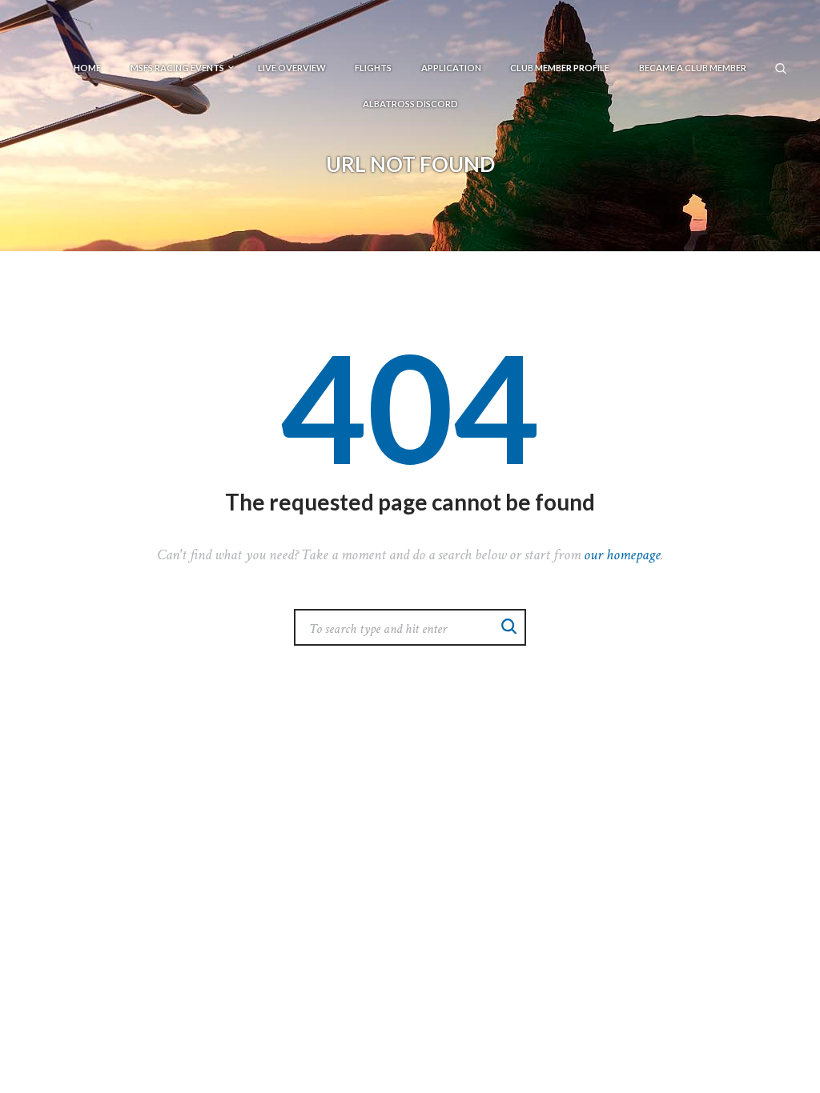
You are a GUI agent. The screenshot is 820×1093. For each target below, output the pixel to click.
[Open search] (781, 67)
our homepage (622, 555)
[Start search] (509, 625)
